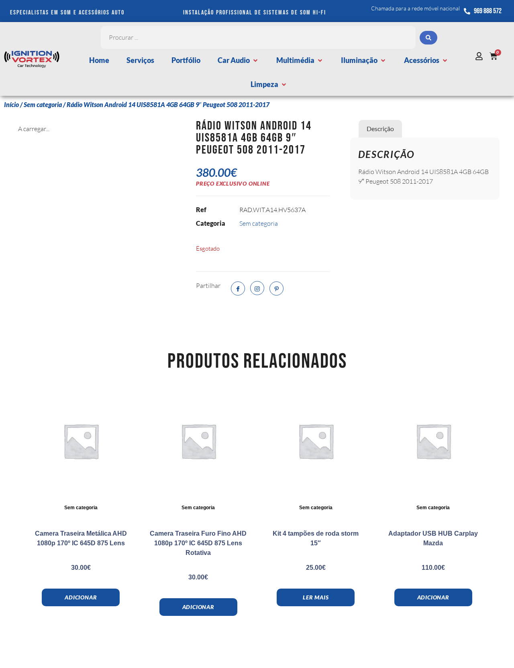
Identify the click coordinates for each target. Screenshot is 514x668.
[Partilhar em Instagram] (257, 288)
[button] (238, 60)
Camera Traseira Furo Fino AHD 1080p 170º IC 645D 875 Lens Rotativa (198, 543)
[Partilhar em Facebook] (238, 288)
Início (11, 104)
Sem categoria (43, 104)
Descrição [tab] (380, 128)
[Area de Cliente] (481, 56)
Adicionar (81, 597)
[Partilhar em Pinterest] (276, 288)
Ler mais (315, 597)
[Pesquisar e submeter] (428, 38)
